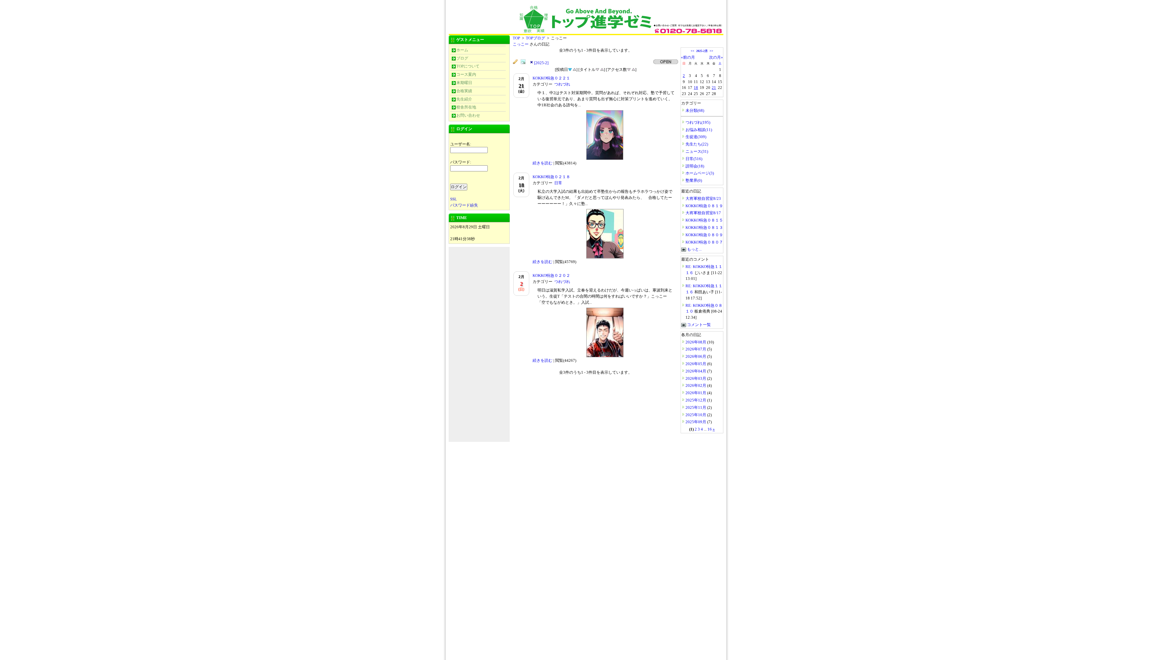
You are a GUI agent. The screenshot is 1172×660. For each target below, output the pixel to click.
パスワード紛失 (464, 205)
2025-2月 (702, 51)
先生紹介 (464, 99)
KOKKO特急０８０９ (704, 235)
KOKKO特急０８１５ (704, 220)
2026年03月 (696, 378)
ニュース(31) (696, 151)
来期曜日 (464, 82)
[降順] (597, 69)
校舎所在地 (466, 107)
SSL (453, 199)
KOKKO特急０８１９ (704, 206)
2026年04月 (696, 371)
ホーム (462, 50)
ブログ (462, 58)
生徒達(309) (695, 136)
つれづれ (562, 84)
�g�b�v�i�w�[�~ (494, 14)
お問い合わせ (468, 115)
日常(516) (693, 158)
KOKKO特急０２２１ (551, 78)
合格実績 (464, 91)
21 (714, 87)
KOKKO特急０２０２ (551, 275)
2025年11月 (696, 407)
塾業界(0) (693, 180)
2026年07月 (696, 349)
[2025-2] (541, 63)
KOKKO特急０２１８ (551, 176)
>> (711, 51)
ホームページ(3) (699, 173)
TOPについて (467, 66)
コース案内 (466, 74)
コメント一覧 (699, 324)
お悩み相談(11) (698, 129)
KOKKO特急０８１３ (704, 227)
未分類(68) (694, 110)
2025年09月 (696, 422)
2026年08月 (696, 342)
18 (696, 87)
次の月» (716, 57)
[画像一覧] (525, 62)
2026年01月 (696, 393)
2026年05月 (696, 363)
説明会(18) (694, 166)
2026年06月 (696, 356)
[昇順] (574, 69)
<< (692, 51)
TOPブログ (535, 38)
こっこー (521, 44)
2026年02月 (696, 385)
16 (709, 429)
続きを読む (542, 163)
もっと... (694, 249)
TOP (516, 38)
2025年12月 (696, 400)
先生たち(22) (696, 144)
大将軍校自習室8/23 (703, 198)
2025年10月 (696, 415)
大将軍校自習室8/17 (703, 213)
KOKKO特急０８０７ (704, 242)
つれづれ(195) (697, 122)
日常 (558, 183)
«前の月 (688, 57)
